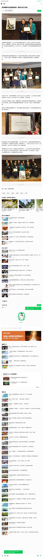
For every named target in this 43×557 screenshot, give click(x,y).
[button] (2, 556)
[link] (5, 556)
